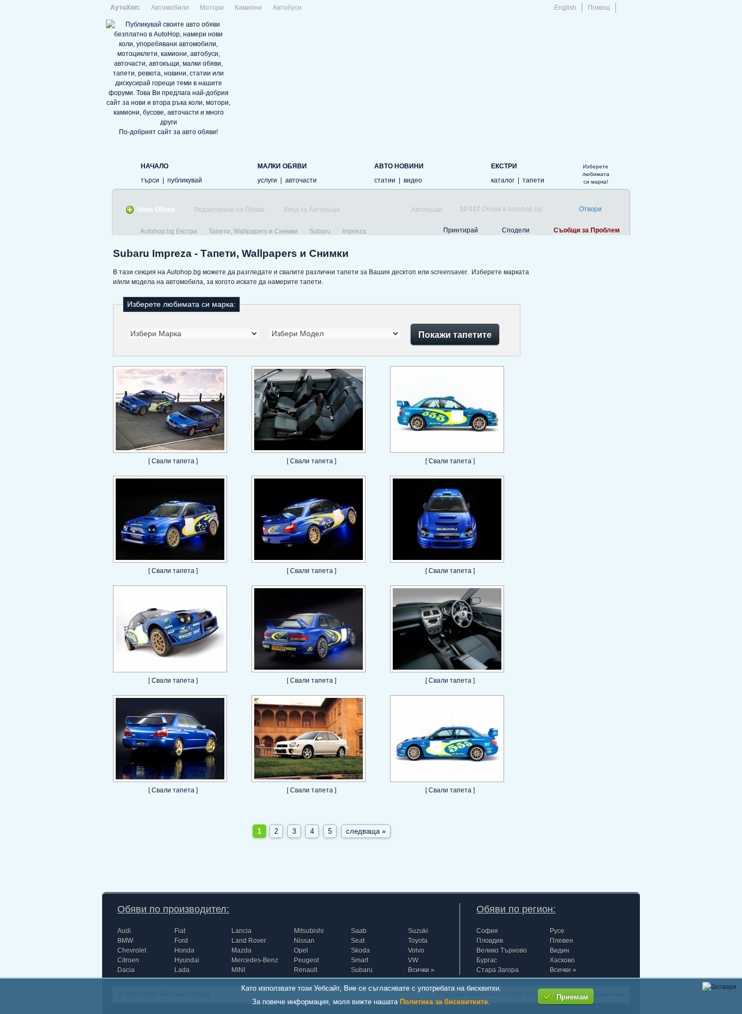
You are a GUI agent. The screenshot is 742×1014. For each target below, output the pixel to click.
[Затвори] (719, 987)
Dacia (126, 970)
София (487, 931)
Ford (181, 940)
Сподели (516, 230)
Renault (305, 970)
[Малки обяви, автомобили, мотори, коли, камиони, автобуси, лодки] (240, 172)
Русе (557, 931)
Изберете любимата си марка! (595, 174)
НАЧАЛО (154, 166)
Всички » (421, 970)
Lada (182, 970)
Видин (559, 950)
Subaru (320, 231)
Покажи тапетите (455, 334)
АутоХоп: (125, 7)
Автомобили (170, 7)
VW (413, 960)
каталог (502, 180)
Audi (124, 931)
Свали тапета (174, 461)
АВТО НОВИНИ (399, 166)
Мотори (212, 7)
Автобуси (287, 7)
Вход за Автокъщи (312, 209)
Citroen (128, 960)
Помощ (599, 7)
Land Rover (248, 940)
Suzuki (418, 931)
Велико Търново (501, 950)
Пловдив (489, 940)
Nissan (304, 940)
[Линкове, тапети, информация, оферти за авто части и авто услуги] (473, 172)
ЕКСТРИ (504, 166)
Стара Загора (497, 970)
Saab (359, 931)
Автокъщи (426, 209)
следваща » (366, 831)
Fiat (179, 931)
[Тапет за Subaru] (170, 451)
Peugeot (306, 960)
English (565, 7)
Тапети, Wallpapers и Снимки (253, 231)
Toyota (417, 940)
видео (413, 180)
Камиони (248, 7)
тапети (533, 180)
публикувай (184, 180)
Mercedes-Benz (254, 960)
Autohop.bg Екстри (168, 231)
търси (150, 180)
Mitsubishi (309, 931)
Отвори (590, 209)
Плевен (561, 940)
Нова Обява (156, 209)
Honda (184, 950)
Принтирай (460, 230)
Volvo (416, 950)
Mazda (241, 950)
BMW (125, 940)
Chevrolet (131, 950)
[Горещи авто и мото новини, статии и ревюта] (357, 172)
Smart (359, 960)
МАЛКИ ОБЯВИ (282, 166)
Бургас (486, 960)
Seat (357, 940)
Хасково (562, 960)
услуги (267, 180)
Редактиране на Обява (229, 209)
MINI (238, 970)
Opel (301, 950)
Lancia (241, 931)
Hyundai (186, 960)
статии (384, 180)
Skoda (360, 950)
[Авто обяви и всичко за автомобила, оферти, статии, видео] (123, 172)
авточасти (301, 180)
